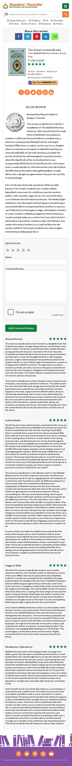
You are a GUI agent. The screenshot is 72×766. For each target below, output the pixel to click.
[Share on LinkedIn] (45, 36)
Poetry (59, 23)
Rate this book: (13, 243)
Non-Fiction (30, 23)
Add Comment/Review (21, 328)
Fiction (15, 23)
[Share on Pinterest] (36, 36)
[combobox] (36, 14)
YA (47, 20)
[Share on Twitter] (27, 36)
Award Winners (18, 20)
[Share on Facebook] (18, 36)
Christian (58, 20)
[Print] (54, 36)
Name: (8, 257)
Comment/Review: (14, 268)
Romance (46, 23)
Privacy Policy (52, 760)
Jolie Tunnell (37, 60)
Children (36, 20)
